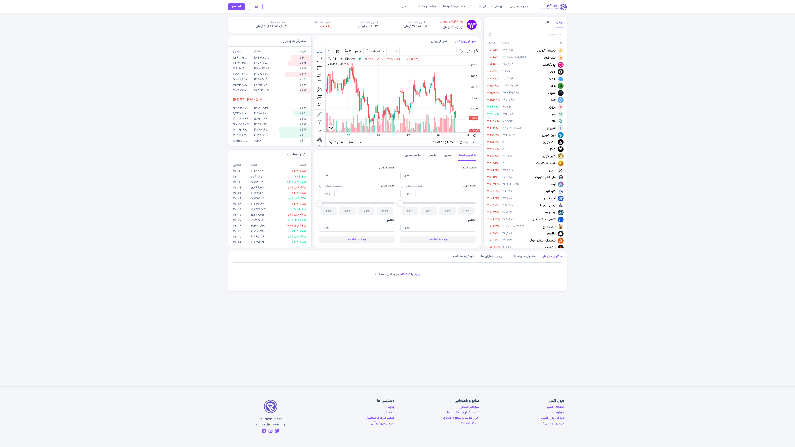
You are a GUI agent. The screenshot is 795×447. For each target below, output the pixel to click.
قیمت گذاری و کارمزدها (463, 412)
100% (466, 211)
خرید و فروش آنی (383, 423)
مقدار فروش (387, 186)
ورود (256, 7)
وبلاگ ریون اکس (552, 418)
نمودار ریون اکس (465, 41)
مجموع (471, 220)
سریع (447, 155)
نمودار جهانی (439, 41)
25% (409, 211)
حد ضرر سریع (413, 155)
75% (447, 211)
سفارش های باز (552, 256)
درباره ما (558, 412)
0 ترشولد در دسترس (334, 186)
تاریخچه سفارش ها (492, 256)
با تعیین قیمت (467, 155)
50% (428, 211)
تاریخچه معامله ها (463, 256)
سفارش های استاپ (524, 256)
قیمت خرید (469, 168)
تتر (547, 22)
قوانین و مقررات (553, 423)
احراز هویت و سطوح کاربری (461, 418)
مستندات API (469, 423)
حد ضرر (432, 155)
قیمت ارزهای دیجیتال (380, 418)
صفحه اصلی (555, 407)
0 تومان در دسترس (414, 186)
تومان (560, 22)
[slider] (400, 203)
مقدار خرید (469, 186)
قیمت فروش (387, 168)
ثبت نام (236, 7)
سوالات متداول (469, 407)
